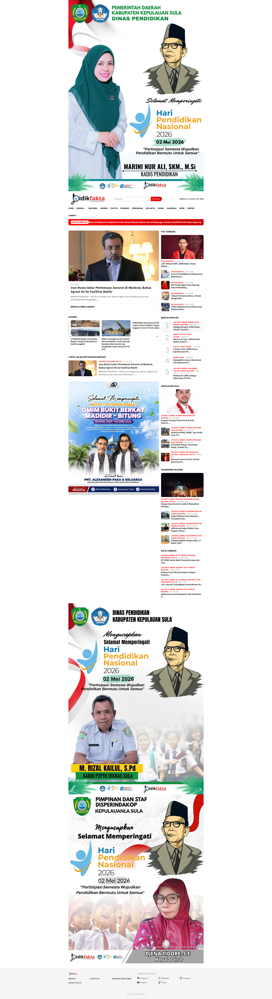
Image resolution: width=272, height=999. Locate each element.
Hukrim (191, 322)
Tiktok (164, 982)
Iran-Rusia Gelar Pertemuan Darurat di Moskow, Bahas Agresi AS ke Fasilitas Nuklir (111, 290)
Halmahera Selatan (191, 499)
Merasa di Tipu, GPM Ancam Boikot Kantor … (186, 340)
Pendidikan (183, 455)
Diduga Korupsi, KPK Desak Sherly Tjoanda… (186, 328)
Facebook (144, 978)
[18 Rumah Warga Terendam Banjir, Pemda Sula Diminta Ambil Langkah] (82, 328)
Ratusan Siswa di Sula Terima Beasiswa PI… (185, 460)
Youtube (143, 982)
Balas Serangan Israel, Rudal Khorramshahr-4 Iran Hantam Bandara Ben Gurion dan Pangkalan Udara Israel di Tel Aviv (113, 344)
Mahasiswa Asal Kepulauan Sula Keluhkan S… (181, 595)
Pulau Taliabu (185, 347)
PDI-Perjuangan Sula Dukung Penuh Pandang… (185, 286)
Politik (119, 361)
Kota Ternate (181, 555)
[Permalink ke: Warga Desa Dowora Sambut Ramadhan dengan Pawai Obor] (182, 485)
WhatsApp (165, 978)
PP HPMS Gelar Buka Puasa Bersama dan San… (180, 561)
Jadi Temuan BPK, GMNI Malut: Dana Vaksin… (178, 265)
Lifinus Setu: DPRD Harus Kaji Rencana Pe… (185, 350)
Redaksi (72, 978)
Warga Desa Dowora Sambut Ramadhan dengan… (180, 505)
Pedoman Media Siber (121, 978)
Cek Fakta (103, 361)
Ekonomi (179, 499)
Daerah (184, 322)
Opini (182, 357)
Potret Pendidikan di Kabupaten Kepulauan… (187, 275)
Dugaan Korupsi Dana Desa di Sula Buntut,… (177, 421)
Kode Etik (94, 978)
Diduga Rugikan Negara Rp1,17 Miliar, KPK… (186, 541)
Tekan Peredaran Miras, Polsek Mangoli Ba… (186, 297)
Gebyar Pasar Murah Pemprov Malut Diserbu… (178, 573)
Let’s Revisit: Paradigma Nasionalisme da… (182, 584)
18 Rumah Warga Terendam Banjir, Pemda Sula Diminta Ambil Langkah (81, 341)
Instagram (187, 978)
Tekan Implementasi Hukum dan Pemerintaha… (186, 308)
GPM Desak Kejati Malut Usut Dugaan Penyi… (185, 529)
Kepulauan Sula (189, 416)
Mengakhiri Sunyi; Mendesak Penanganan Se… (187, 361)
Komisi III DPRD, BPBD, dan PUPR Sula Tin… (186, 433)
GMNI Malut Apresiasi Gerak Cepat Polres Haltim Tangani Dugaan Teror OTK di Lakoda (144, 325)
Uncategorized (167, 261)
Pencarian (156, 199)
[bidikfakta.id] (90, 198)
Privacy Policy (75, 983)
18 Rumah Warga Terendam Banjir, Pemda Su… (184, 446)
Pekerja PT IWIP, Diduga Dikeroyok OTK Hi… (184, 376)
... (98, 299)
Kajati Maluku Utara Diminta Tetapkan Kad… (184, 517)
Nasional (111, 361)
